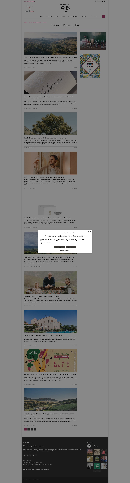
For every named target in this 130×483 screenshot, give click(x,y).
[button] (65, 250)
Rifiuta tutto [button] (71, 247)
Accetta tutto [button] (59, 247)
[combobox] (88, 231)
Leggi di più (81, 236)
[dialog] (65, 241)
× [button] (90, 231)
